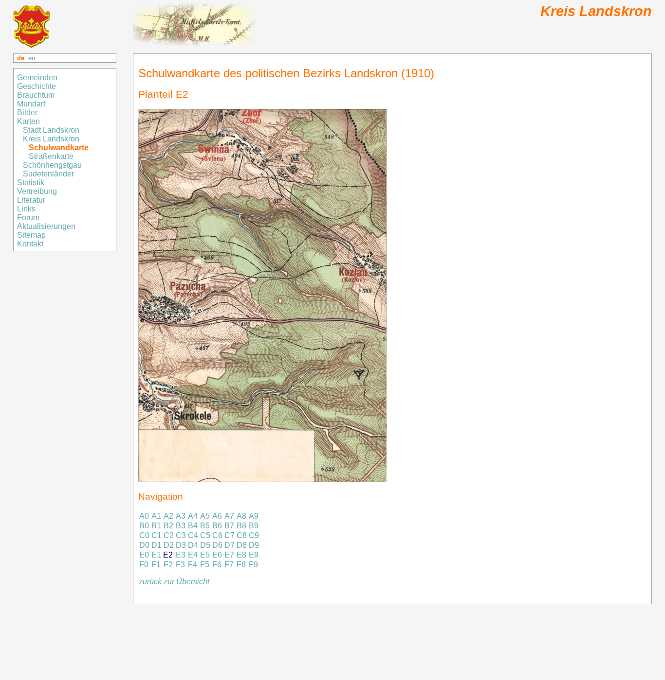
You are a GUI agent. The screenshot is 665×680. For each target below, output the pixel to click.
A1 (156, 516)
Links (27, 209)
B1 (156, 526)
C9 (254, 535)
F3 (180, 564)
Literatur (31, 200)
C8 (242, 535)
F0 (143, 564)
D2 (169, 545)
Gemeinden (38, 77)
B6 (217, 526)
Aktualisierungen (46, 226)
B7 (229, 526)
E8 (241, 555)
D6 (217, 545)
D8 (242, 545)
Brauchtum (36, 95)
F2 (168, 564)
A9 (254, 516)
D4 (193, 545)
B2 (168, 526)
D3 (181, 545)
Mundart (31, 104)
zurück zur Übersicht (174, 581)
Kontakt (31, 244)
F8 (241, 564)
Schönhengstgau (53, 165)
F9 (253, 564)
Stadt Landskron (52, 130)
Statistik (30, 182)
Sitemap (32, 235)
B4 (193, 526)
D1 (156, 545)
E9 (254, 555)
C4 (193, 535)
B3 (180, 526)
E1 (156, 555)
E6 (217, 555)
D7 (229, 545)
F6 (217, 564)
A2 (168, 516)
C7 (229, 535)
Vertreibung (38, 191)
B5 (205, 526)
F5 (204, 564)
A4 (193, 516)
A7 (229, 516)
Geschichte (36, 86)
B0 (144, 526)
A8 (241, 516)
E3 (180, 555)
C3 (181, 535)
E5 (205, 555)
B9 (254, 526)
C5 (205, 535)
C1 (156, 535)
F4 (192, 564)
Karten (29, 121)
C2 (169, 535)
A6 (217, 516)
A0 (144, 516)
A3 (180, 516)
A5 (205, 516)
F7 (229, 564)
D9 (254, 545)
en (31, 58)
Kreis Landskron (52, 139)
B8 (241, 526)
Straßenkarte (52, 156)
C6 (217, 535)
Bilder (28, 112)
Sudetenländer (49, 174)
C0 (144, 535)
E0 (144, 555)
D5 (205, 545)
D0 (144, 545)
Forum (28, 217)
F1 (156, 564)
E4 (193, 555)
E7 (229, 555)
